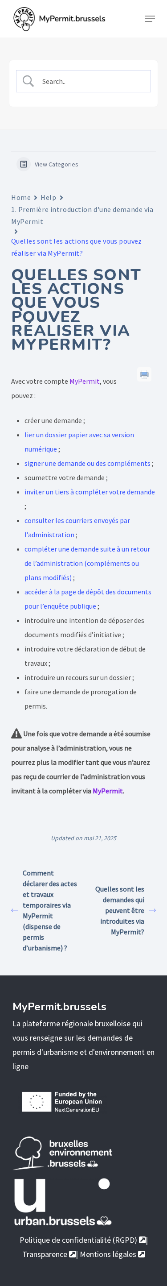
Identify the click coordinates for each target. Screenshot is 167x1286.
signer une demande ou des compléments (87, 463)
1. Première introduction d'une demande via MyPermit (82, 215)
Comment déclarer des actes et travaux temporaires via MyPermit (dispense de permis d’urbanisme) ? (50, 910)
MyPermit (84, 381)
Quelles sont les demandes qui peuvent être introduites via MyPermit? (119, 910)
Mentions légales (109, 1254)
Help (48, 197)
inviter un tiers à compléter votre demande (89, 491)
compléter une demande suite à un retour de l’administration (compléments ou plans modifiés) (87, 563)
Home (21, 197)
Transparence (45, 1254)
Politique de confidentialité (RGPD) (79, 1240)
